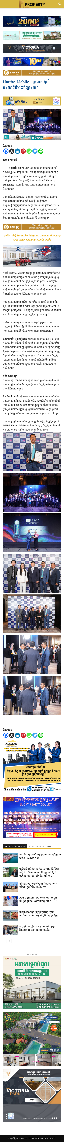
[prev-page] (5, 941)
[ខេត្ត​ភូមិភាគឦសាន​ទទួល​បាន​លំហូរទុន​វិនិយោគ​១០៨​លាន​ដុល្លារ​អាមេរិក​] (10, 930)
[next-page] (9, 941)
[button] (5, 4)
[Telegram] (35, 151)
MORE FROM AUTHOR (40, 846)
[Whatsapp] (29, 151)
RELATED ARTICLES (15, 846)
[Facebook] (5, 151)
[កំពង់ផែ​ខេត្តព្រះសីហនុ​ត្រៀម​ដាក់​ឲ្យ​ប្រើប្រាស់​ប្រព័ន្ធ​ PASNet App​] (10, 858)
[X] (11, 151)
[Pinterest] (23, 151)
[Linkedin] (17, 151)
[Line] (40, 151)
